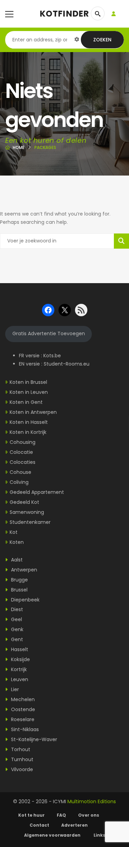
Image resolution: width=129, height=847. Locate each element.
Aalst (16, 559)
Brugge (19, 579)
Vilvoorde (21, 769)
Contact (39, 825)
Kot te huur (31, 815)
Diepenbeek (25, 599)
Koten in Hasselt (29, 422)
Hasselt (19, 649)
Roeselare (22, 719)
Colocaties (22, 462)
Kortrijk (18, 669)
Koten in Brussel (28, 382)
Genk (16, 629)
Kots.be (52, 355)
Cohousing (22, 442)
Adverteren (74, 825)
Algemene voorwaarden (53, 835)
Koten (17, 542)
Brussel (19, 589)
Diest (16, 609)
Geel (16, 619)
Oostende (22, 709)
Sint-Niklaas (24, 729)
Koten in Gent (26, 402)
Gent (16, 639)
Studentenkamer (30, 522)
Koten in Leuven (29, 392)
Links (99, 835)
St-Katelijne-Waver (33, 739)
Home (18, 147)
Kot (14, 532)
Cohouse (20, 472)
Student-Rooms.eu (66, 363)
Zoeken (102, 39)
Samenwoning (27, 512)
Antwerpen (23, 569)
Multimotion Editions (91, 801)
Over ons (88, 815)
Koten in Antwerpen (33, 412)
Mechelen (22, 699)
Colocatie (21, 452)
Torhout (20, 749)
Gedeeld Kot (24, 502)
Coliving (19, 482)
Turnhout (21, 759)
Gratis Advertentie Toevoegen (48, 333)
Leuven (19, 679)
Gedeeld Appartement (37, 492)
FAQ (61, 815)
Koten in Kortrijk (28, 432)
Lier (14, 689)
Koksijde (20, 659)
